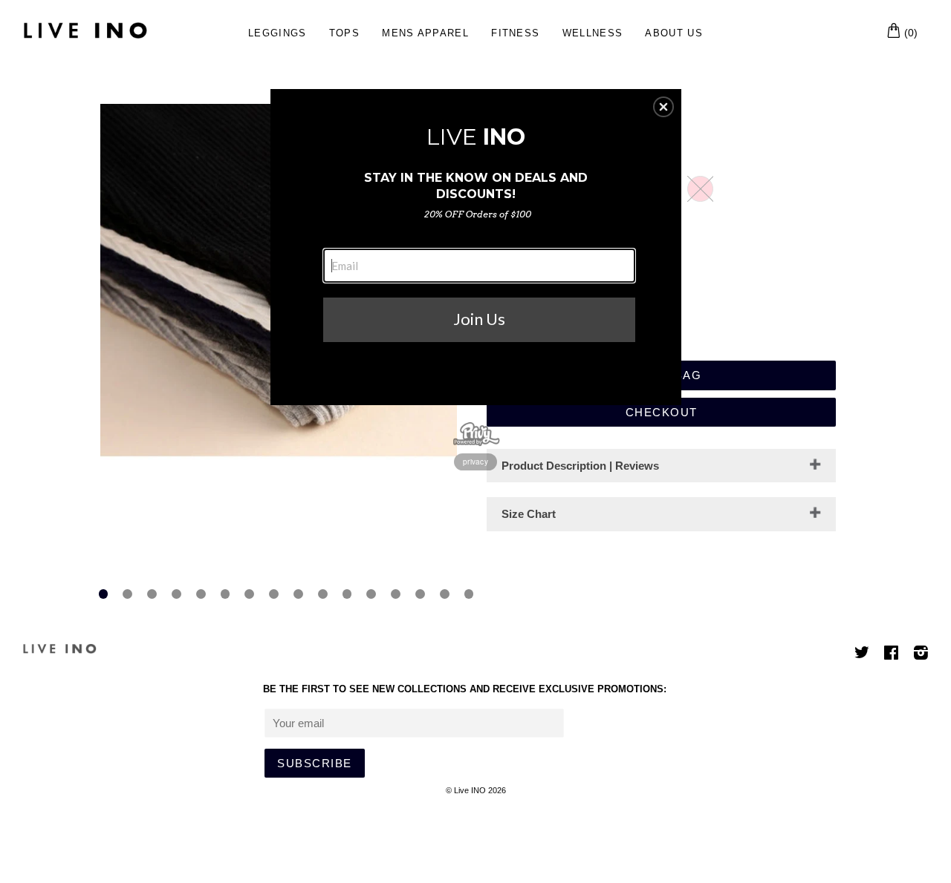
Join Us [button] (479, 319)
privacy (475, 461)
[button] (663, 107)
